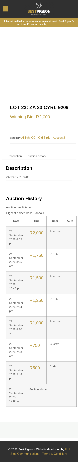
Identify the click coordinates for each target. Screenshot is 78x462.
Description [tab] (15, 156)
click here (54, 24)
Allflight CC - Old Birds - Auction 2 (43, 137)
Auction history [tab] (37, 156)
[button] (5, 8)
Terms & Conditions (55, 453)
